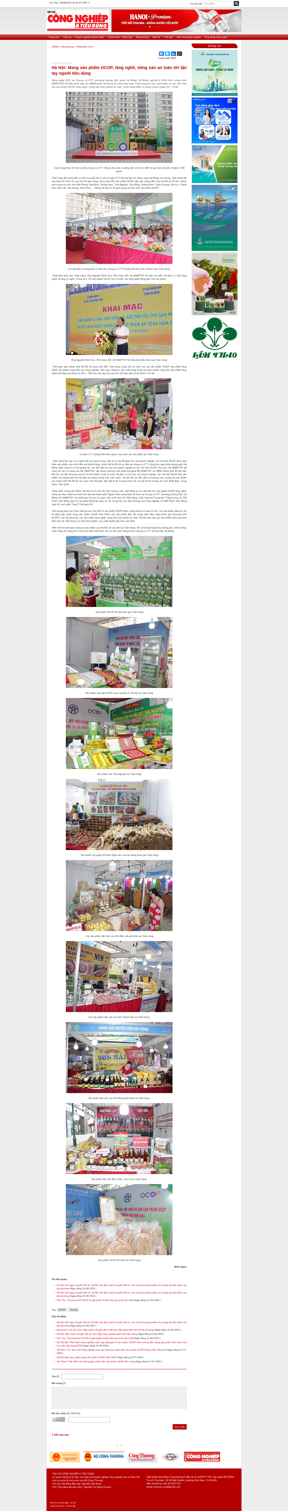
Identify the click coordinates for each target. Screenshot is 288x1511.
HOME (55, 46)
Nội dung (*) (58, 1383)
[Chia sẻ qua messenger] (167, 54)
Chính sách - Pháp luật (120, 37)
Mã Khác (76, 1413)
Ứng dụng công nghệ (216, 37)
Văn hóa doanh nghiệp (189, 37)
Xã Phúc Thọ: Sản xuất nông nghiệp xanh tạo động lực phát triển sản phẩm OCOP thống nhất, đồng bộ (111, 1349)
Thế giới (168, 37)
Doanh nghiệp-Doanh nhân (89, 37)
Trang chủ (53, 37)
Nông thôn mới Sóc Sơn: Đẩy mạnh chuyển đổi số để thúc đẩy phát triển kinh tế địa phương (105, 1329)
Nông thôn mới (84, 46)
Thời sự (67, 37)
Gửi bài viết (196, 3)
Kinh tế (156, 37)
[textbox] (219, 3)
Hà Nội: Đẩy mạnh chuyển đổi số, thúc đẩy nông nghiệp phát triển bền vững (97, 1334)
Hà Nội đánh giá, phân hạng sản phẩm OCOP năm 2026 (86, 1357)
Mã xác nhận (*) (60, 1413)
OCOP (61, 1309)
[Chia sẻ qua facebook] (161, 54)
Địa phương (142, 37)
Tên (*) (55, 1376)
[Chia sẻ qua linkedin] (173, 54)
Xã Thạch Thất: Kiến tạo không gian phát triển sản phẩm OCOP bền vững (96, 1361)
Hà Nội (73, 1309)
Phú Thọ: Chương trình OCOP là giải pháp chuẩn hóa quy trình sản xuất (95, 1300)
